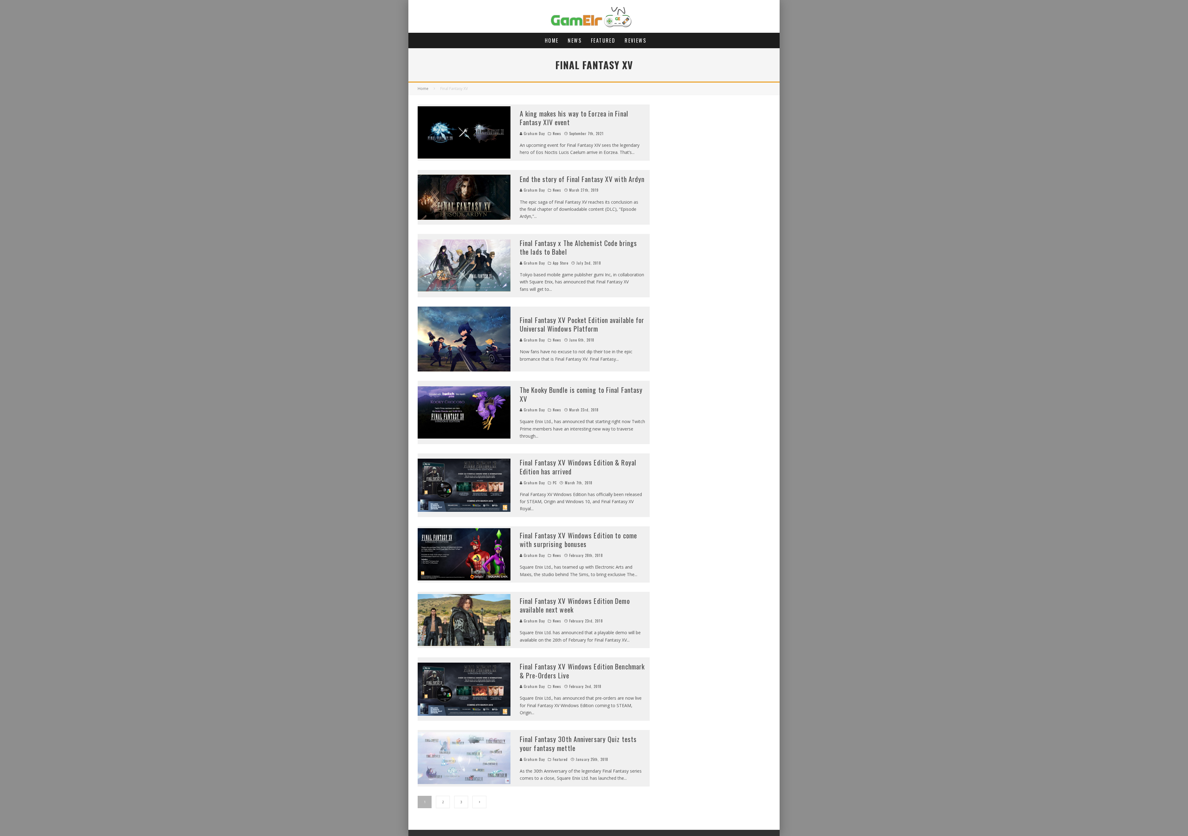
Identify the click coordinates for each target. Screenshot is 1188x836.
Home (552, 40)
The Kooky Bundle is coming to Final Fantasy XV (581, 394)
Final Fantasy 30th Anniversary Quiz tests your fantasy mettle (578, 743)
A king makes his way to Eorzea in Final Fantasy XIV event (574, 117)
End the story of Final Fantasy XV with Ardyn (582, 179)
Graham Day (534, 133)
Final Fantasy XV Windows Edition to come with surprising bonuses (578, 539)
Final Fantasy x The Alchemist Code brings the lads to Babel (578, 247)
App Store (560, 263)
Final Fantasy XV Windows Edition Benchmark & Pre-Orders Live (582, 670)
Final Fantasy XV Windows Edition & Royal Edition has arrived (578, 466)
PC (555, 483)
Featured (603, 40)
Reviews (635, 40)
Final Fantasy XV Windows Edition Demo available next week (575, 605)
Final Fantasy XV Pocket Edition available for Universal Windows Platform (582, 324)
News (575, 40)
